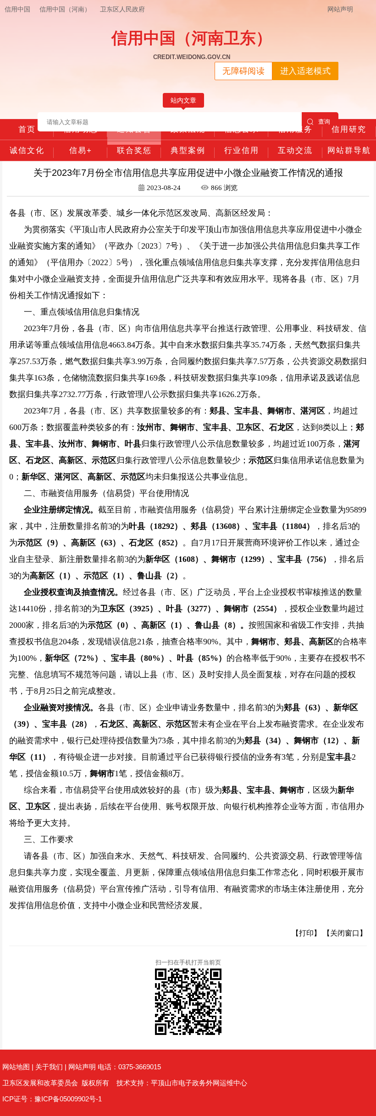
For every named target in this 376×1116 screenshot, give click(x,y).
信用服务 (295, 129)
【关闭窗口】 (345, 933)
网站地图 (16, 1067)
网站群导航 (349, 150)
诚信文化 (27, 150)
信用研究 (349, 129)
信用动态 (80, 129)
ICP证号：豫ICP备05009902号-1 (52, 1099)
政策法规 (188, 129)
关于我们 (49, 1067)
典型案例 (188, 150)
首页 (27, 129)
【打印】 (306, 933)
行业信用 (241, 150)
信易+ (80, 150)
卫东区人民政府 (122, 9)
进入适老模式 (305, 71)
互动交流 (295, 150)
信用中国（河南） (65, 9)
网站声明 (340, 9)
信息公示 (241, 129)
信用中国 (17, 9)
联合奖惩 (134, 150)
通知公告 (134, 129)
